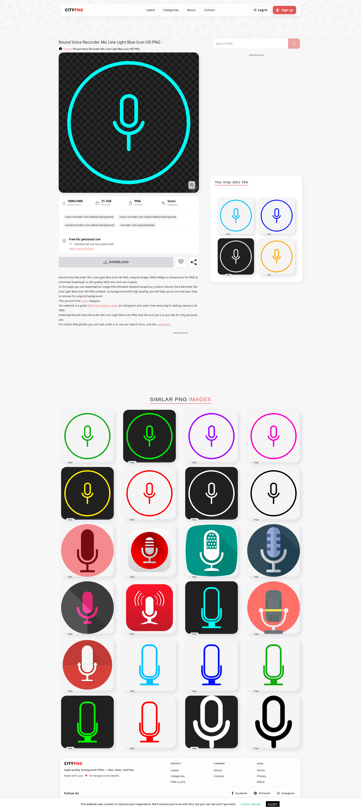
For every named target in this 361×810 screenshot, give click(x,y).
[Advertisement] (256, 113)
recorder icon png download (137, 225)
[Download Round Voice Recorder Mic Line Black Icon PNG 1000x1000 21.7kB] (273, 493)
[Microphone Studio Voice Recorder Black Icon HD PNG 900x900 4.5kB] (273, 722)
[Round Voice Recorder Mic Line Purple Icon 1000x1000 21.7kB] (211, 436)
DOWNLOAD (119, 262)
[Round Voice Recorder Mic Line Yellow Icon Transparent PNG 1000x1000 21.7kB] (87, 493)
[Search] (294, 44)
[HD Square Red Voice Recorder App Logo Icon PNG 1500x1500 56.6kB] (149, 607)
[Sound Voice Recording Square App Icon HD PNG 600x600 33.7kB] (211, 550)
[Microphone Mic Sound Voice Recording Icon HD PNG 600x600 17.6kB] (273, 550)
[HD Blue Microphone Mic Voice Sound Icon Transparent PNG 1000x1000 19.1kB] (149, 664)
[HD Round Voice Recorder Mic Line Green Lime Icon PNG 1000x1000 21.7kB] (149, 436)
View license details (81, 248)
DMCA (261, 782)
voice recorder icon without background (89, 216)
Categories (171, 10)
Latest (150, 10)
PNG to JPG (178, 782)
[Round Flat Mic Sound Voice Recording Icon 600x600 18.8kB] (273, 607)
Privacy (261, 776)
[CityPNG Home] (74, 10)
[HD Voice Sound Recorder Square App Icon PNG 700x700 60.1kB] (149, 550)
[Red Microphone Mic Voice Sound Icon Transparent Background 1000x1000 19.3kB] (149, 722)
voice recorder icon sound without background (148, 216)
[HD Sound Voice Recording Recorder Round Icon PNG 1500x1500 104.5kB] (87, 550)
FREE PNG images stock (102, 305)
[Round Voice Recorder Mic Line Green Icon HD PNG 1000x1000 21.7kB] (87, 436)
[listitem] (239, 793)
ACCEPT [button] (273, 804)
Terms (261, 770)
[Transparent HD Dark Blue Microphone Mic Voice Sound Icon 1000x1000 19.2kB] (211, 664)
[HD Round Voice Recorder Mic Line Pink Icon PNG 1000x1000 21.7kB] (273, 436)
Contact (209, 10)
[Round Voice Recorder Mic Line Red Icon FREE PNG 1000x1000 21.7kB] (149, 493)
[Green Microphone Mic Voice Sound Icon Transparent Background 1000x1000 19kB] (273, 664)
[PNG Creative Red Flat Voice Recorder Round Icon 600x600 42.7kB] (87, 664)
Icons (172, 201)
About (191, 10)
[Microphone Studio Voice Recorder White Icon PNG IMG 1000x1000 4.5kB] (211, 722)
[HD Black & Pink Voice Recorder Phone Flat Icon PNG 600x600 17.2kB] (87, 607)
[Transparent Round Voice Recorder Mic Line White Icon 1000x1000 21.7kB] (211, 493)
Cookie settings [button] (250, 804)
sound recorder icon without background (89, 225)
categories (163, 324)
